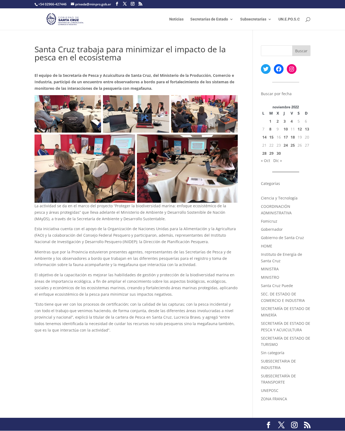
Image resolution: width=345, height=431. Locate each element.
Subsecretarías (253, 19)
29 (271, 153)
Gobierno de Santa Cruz (282, 237)
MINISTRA (270, 268)
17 (286, 137)
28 (264, 153)
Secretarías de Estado (209, 19)
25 (293, 145)
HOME (266, 246)
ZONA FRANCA (274, 398)
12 (300, 129)
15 (271, 137)
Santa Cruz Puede (277, 285)
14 (264, 137)
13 (307, 129)
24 (286, 145)
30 (279, 153)
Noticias (176, 19)
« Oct (265, 160)
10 (286, 129)
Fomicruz (269, 221)
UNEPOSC (269, 390)
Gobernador (272, 229)
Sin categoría (272, 352)
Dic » (277, 160)
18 (293, 137)
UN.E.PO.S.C (289, 19)
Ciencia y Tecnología (279, 198)
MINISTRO (270, 277)
